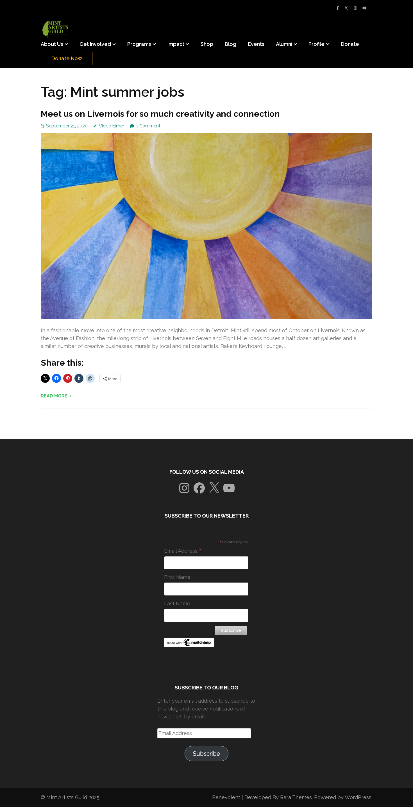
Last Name (177, 603)
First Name (177, 577)
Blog (230, 44)
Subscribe (206, 753)
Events (256, 44)
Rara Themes (296, 797)
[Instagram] (355, 8)
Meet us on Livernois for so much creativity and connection (160, 114)
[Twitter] (346, 8)
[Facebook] (338, 8)
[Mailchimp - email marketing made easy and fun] (189, 645)
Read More (54, 396)
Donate (350, 44)
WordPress (358, 797)
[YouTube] (364, 8)
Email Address (182, 551)
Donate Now (66, 58)
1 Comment (148, 126)
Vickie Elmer (111, 126)
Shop (207, 44)
